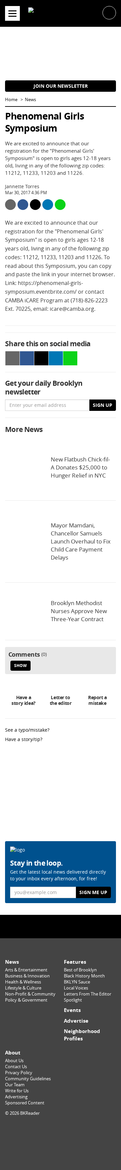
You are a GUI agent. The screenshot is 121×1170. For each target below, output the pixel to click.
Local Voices (76, 988)
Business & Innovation (27, 976)
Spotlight (73, 1000)
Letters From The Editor (87, 994)
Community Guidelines (28, 1079)
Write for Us (17, 1091)
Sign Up (102, 405)
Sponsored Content (24, 1103)
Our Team (15, 1085)
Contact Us (16, 1067)
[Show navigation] (12, 13)
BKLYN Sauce (77, 982)
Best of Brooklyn (80, 970)
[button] (109, 12)
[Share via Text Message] (60, 204)
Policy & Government (26, 1000)
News (30, 99)
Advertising (16, 1097)
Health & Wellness (23, 982)
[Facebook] (46, 926)
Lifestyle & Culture (23, 988)
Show (20, 665)
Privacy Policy (18, 1073)
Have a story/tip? (23, 739)
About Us (14, 1061)
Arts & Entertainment (26, 970)
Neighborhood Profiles (82, 1035)
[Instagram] (60, 926)
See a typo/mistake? (27, 730)
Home (11, 99)
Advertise (76, 1020)
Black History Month (84, 976)
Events (72, 1010)
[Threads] (75, 926)
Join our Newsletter (61, 86)
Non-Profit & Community (30, 994)
